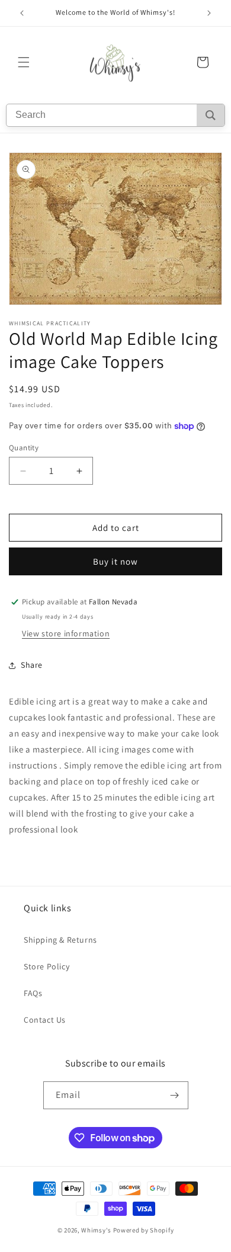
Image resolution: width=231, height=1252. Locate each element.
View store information (66, 633)
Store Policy (46, 966)
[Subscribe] (175, 1095)
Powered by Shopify (143, 1230)
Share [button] (32, 664)
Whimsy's (96, 1230)
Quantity (23, 448)
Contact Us (45, 1019)
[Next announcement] (209, 13)
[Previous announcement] (22, 13)
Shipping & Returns (60, 939)
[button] (24, 62)
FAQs (33, 993)
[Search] (210, 115)
